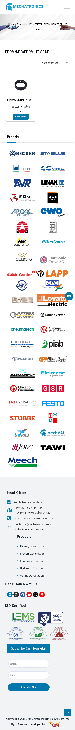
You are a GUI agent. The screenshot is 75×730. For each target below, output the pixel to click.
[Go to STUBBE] (22, 418)
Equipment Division (32, 561)
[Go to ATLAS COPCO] (53, 242)
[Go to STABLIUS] (53, 153)
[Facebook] (22, 594)
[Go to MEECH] (22, 462)
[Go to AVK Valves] (22, 183)
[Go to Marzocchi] (22, 374)
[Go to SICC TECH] (22, 300)
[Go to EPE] (53, 285)
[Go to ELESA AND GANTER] (22, 273)
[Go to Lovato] (53, 300)
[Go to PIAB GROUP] (53, 344)
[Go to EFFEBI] (22, 168)
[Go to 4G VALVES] (53, 168)
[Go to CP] (53, 329)
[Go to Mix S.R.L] (22, 198)
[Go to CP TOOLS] (22, 388)
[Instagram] (16, 594)
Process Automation (32, 554)
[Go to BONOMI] (53, 227)
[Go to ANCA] (53, 359)
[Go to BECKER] (22, 153)
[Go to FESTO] (53, 403)
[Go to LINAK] (53, 183)
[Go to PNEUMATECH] (22, 329)
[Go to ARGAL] (22, 212)
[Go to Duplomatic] (22, 344)
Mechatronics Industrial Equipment (45, 718)
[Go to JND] (22, 403)
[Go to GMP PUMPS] (53, 198)
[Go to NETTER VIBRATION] (22, 242)
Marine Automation (32, 575)
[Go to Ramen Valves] (53, 315)
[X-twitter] (35, 594)
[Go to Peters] (22, 315)
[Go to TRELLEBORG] (22, 257)
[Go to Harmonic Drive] (53, 259)
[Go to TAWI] (53, 447)
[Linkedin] (10, 594)
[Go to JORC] (22, 447)
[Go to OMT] (22, 285)
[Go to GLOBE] (22, 227)
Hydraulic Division (31, 568)
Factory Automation (32, 546)
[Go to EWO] (53, 212)
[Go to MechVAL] (53, 433)
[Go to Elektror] (53, 374)
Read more (20, 116)
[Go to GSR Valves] (53, 388)
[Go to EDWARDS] (22, 359)
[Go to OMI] (53, 418)
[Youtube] (29, 594)
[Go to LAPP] (53, 273)
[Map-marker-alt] (42, 594)
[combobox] (52, 62)
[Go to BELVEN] (22, 433)
